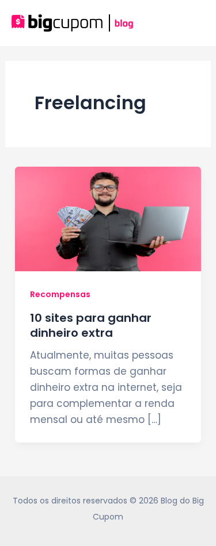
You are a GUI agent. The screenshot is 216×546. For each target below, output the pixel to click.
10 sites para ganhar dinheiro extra (90, 325)
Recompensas (60, 294)
